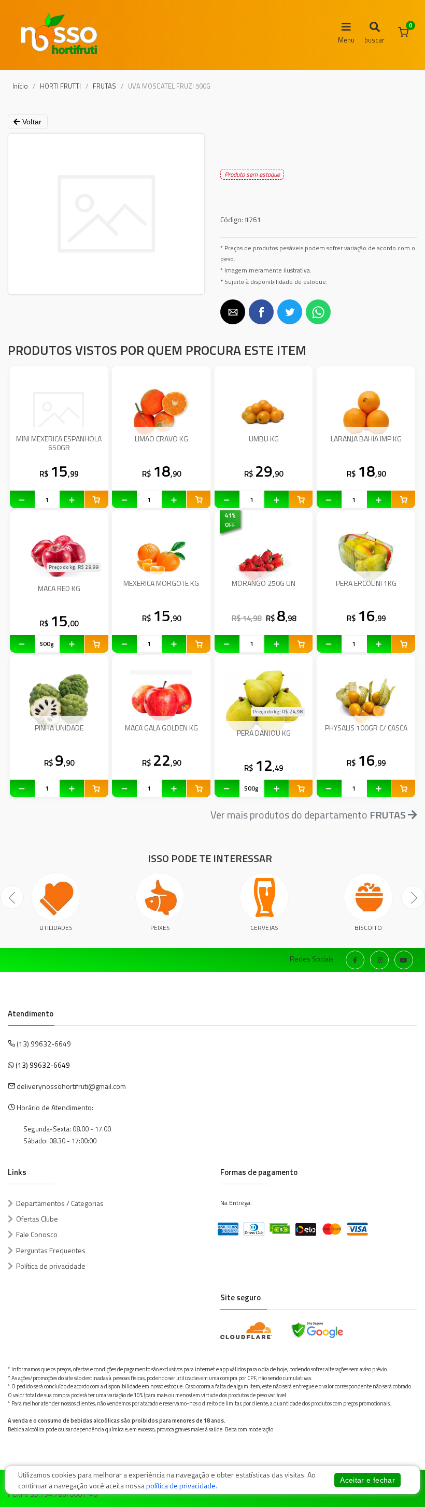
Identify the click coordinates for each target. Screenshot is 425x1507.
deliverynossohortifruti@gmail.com (71, 1086)
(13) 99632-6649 (43, 1064)
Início (20, 86)
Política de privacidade (51, 1265)
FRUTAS (104, 86)
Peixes (160, 927)
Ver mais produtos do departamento (308, 815)
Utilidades (56, 927)
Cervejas (264, 927)
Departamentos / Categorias (60, 1203)
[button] (232, 311)
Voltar (30, 122)
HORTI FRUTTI (60, 86)
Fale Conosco (37, 1234)
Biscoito (368, 927)
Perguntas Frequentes (51, 1250)
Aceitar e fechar (367, 1480)
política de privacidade (181, 1485)
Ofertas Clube (37, 1218)
